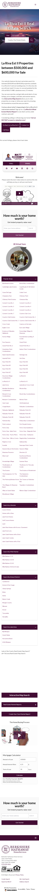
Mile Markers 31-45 (8, 563)
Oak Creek (5, 403)
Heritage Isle (23, 355)
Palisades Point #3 (25, 413)
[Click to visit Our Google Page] (32, 168)
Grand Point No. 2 (7, 345)
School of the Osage (8, 585)
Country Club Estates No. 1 (28, 317)
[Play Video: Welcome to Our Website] (19, 193)
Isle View (22, 358)
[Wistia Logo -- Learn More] (32, 203)
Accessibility (21, 889)
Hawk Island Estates (8, 355)
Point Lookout (6, 424)
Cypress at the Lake (25, 324)
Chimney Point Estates (9, 299)
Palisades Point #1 (7, 413)
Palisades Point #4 (7, 417)
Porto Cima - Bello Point (9, 431)
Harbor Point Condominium (27, 349)
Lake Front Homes (7, 517)
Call (11, 163)
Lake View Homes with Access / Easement (14, 527)
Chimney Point (24, 296)
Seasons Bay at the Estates (10, 449)
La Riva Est (23, 376)
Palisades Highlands (8, 410)
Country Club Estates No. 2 (10, 320)
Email (27, 163)
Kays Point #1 (6, 362)
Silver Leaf (5, 456)
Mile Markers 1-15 (7, 556)
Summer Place (24, 461)
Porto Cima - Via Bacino (26, 435)
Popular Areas (8, 279)
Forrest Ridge (6, 336)
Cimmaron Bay (24, 299)
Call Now (6, 130)
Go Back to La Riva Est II (11, 125)
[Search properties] (31, 40)
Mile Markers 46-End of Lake (10, 567)
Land (3, 524)
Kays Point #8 (24, 372)
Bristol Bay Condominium (27, 283)
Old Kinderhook (24, 403)
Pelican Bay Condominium (27, 420)
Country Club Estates (8, 317)
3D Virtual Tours (19, 244)
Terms (28, 889)
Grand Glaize (6, 635)
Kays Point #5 (6, 369)
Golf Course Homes (8, 520)
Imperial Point (6, 358)
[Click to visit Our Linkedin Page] (22, 168)
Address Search (24, 882)
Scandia (4, 445)
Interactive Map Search (12, 99)
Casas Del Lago (6, 292)
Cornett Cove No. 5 (8, 310)
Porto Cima (5, 427)
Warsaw (4, 606)
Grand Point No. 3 (25, 345)
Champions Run (7, 296)
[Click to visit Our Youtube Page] (16, 168)
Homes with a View (8, 513)
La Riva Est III (24, 381)
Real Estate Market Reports (12, 704)
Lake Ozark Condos (8, 538)
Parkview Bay (6, 420)
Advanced (15, 35)
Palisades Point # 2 (25, 410)
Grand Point (23, 342)
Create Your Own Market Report (19, 714)
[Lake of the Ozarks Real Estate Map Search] (19, 674)
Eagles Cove (6, 327)
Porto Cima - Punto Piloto (10, 435)
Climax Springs (6, 588)
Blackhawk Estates (8, 283)
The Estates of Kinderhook (28, 470)
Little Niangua (6, 642)
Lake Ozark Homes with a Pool (11, 541)
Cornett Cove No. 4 (25, 306)
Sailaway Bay (23, 442)
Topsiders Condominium (27, 485)
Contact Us (25, 125)
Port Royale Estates (25, 424)
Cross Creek (6, 324)
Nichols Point (23, 399)
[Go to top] (34, 882)
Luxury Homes (6, 510)
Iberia (4, 595)
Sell (23, 35)
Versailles (5, 617)
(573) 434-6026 (6, 864)
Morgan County (7, 602)
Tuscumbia (5, 613)
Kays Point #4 (24, 365)
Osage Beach (6, 406)
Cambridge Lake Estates (9, 287)
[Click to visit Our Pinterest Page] (27, 168)
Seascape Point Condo (26, 445)
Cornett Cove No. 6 (25, 310)
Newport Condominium (9, 399)
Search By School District (11, 577)
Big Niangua (5, 631)
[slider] (17, 203)
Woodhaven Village (8, 494)
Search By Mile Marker (10, 552)
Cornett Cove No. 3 (8, 306)
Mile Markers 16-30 (8, 560)
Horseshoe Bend (7, 638)
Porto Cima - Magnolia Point (28, 431)
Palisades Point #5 (25, 417)
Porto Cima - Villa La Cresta (10, 438)
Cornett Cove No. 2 (25, 303)
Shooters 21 (23, 452)
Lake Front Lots (7, 531)
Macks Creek (6, 599)
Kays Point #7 (6, 372)
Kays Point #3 (6, 365)
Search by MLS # (6, 882)
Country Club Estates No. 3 (28, 320)
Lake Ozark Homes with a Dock (11, 534)
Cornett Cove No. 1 (8, 303)
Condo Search (6, 879)
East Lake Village (24, 327)
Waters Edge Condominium (28, 490)
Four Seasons (6, 342)
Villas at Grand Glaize (8, 490)
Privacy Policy (20, 875)
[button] (20, 735)
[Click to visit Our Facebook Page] (6, 168)
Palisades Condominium (27, 406)
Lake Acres (5, 385)
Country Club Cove (25, 313)
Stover (4, 610)
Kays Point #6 (24, 369)
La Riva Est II (6, 381)
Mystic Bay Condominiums (27, 394)
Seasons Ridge (24, 449)
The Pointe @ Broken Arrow (10, 479)
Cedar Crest (23, 292)
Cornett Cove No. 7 (8, 313)
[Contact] (33, 878)
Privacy (33, 889)
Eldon (4, 592)
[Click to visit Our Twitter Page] (11, 168)
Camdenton (5, 581)
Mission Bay (23, 388)
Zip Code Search (24, 879)
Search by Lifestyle (9, 505)
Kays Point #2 (24, 362)
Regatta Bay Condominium (27, 438)
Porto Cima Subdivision (26, 427)
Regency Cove (6, 442)
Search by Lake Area (10, 627)
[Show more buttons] (35, 203)
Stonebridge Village (8, 461)
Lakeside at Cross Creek (27, 385)
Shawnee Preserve (8, 452)
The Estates (6, 470)
